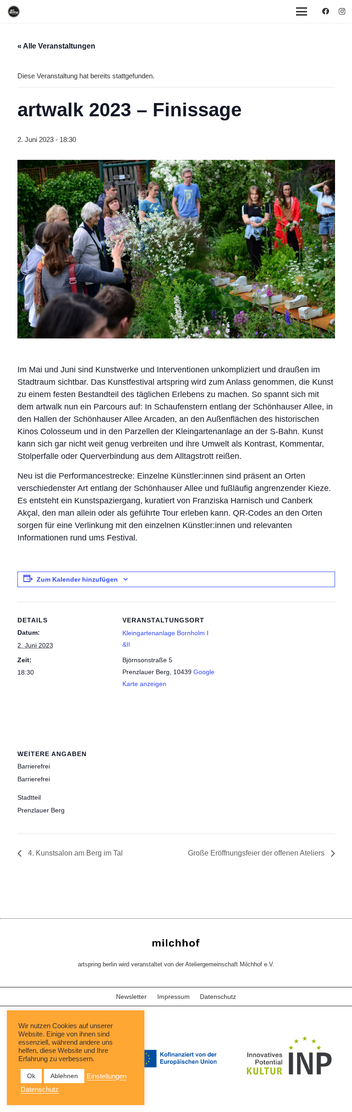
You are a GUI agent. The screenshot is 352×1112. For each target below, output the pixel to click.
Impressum (173, 996)
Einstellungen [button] (106, 1076)
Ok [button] (31, 1075)
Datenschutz (218, 996)
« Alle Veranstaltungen (56, 46)
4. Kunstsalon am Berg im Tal (74, 853)
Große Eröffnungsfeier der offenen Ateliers (257, 853)
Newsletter (131, 996)
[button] (302, 11)
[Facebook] (325, 11)
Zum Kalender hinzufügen (77, 579)
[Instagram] (342, 12)
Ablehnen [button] (64, 1075)
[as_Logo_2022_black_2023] (14, 11)
